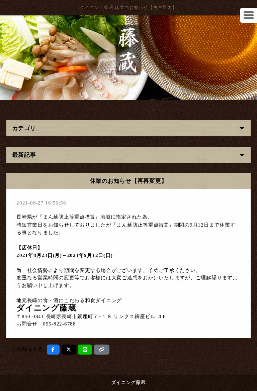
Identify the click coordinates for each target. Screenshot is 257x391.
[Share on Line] (85, 350)
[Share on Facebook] (53, 350)
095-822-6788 (59, 324)
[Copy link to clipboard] (101, 350)
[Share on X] (69, 350)
